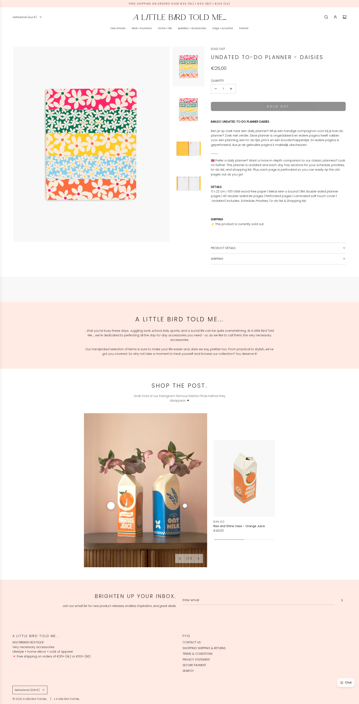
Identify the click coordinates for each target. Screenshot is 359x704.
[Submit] (342, 600)
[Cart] (344, 17)
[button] (179, 558)
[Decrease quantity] (215, 88)
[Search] (326, 17)
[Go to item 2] (184, 505)
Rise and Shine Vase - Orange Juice (239, 526)
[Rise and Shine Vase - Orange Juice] (244, 478)
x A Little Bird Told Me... (67, 699)
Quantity (217, 81)
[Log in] (335, 17)
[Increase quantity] (231, 88)
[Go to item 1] (111, 505)
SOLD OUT (218, 49)
